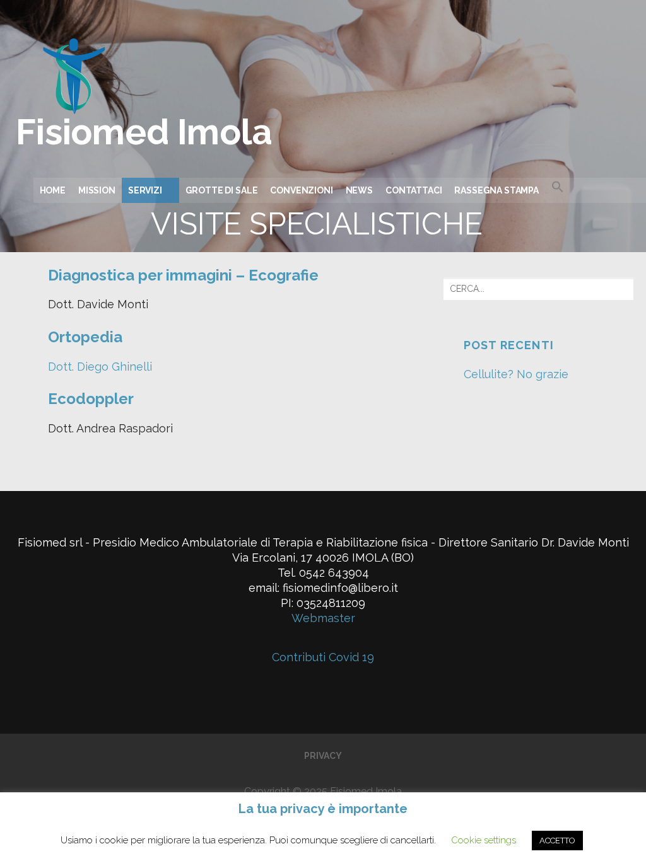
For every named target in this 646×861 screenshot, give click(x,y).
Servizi (145, 190)
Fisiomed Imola (144, 132)
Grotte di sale (221, 190)
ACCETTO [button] (557, 840)
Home (53, 190)
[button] (595, 188)
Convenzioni (301, 190)
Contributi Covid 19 (323, 657)
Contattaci (413, 190)
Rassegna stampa (496, 190)
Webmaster (323, 618)
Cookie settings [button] (483, 840)
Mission (96, 190)
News (359, 190)
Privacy (323, 756)
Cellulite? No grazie (516, 374)
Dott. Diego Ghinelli (100, 366)
